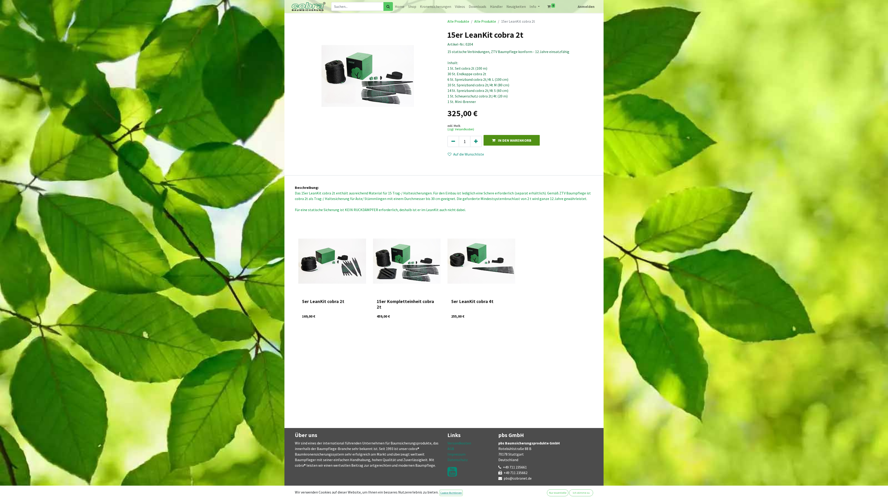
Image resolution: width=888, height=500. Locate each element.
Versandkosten (459, 443)
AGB (450, 448)
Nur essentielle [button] (557, 492)
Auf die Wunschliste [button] (468, 154)
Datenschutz (457, 459)
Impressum (456, 454)
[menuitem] (399, 6)
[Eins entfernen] (453, 141)
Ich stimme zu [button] (581, 492)
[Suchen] (388, 6)
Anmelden (586, 6)
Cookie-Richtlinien (451, 492)
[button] (512, 140)
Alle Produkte (458, 21)
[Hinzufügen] (476, 141)
